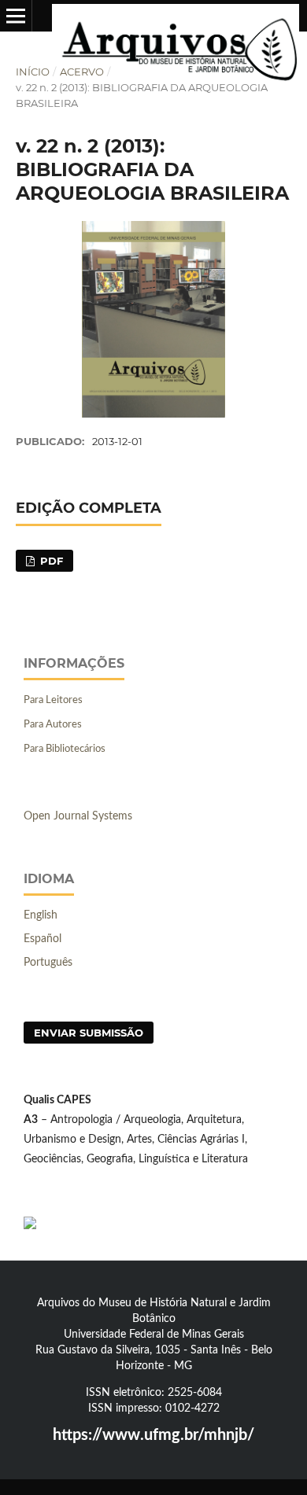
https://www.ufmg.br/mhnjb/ (153, 1435)
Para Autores (53, 725)
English (40, 915)
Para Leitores (53, 700)
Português (48, 962)
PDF (50, 560)
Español (42, 939)
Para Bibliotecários (64, 749)
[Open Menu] (15, 15)
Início (33, 71)
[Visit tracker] (30, 1226)
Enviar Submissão (88, 1032)
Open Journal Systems (78, 816)
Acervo (82, 71)
